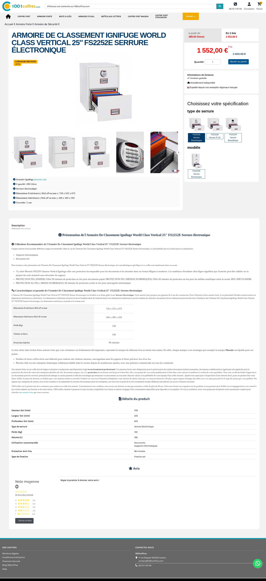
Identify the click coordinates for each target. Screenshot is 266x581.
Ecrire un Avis (25, 520)
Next (178, 152)
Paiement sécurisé (11, 561)
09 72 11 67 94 (145, 565)
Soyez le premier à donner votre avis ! (79, 480)
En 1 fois (231, 35)
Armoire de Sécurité (46, 24)
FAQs (4, 569)
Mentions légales (10, 553)
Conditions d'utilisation (13, 557)
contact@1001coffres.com (151, 561)
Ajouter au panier (238, 61)
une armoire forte (26, 392)
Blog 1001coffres (10, 565)
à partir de (196, 35)
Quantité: (199, 62)
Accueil (9, 24)
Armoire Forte (24, 24)
